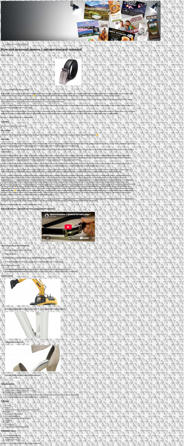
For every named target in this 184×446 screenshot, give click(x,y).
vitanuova (9, 55)
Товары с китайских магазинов (17, 44)
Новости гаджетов (12, 416)
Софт (7, 422)
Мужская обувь (10, 254)
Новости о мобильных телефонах (18, 418)
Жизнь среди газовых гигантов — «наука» (20, 390)
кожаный (9, 265)
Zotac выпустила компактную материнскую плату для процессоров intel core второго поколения (42, 395)
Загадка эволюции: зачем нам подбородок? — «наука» (25, 397)
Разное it (8, 420)
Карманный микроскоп (14, 342)
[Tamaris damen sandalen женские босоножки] (32, 371)
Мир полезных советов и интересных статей (22, 409)
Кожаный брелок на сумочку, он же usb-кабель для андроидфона (29, 258)
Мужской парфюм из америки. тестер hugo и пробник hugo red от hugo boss (33, 261)
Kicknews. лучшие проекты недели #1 (19, 388)
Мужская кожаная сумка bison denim (18, 250)
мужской (16, 265)
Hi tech (7, 405)
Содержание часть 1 (12, 435)
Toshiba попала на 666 (13, 392)
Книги (7, 407)
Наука (7, 412)
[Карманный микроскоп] (32, 338)
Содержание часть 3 (12, 439)
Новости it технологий (14, 414)
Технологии (9, 424)
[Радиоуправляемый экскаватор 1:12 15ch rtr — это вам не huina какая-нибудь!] (32, 304)
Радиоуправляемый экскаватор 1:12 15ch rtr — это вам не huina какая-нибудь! (35, 309)
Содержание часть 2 (12, 437)
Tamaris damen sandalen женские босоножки (22, 375)
